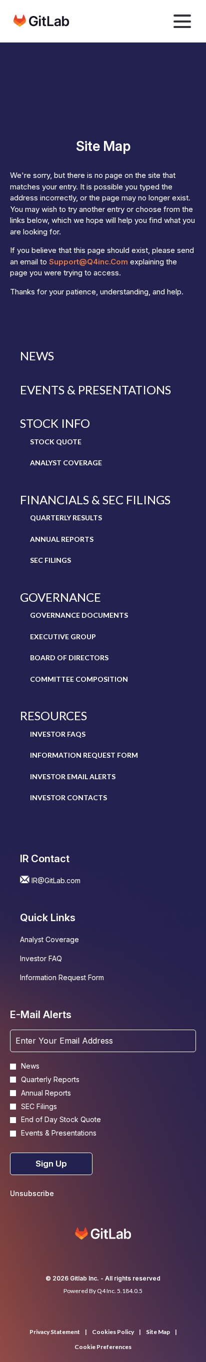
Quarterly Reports (50, 1080)
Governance (60, 597)
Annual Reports (62, 539)
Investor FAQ (54, 960)
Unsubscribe (32, 1193)
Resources (53, 715)
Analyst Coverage (66, 462)
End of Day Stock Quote (61, 1120)
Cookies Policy (113, 1332)
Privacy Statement (55, 1332)
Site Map (158, 1332)
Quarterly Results (66, 517)
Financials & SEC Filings (95, 499)
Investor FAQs (58, 734)
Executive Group (63, 636)
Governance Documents (79, 615)
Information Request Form (84, 755)
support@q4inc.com (88, 261)
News (37, 355)
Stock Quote (56, 441)
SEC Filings (50, 560)
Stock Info (55, 423)
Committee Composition (79, 679)
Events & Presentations (95, 389)
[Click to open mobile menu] (182, 21)
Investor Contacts (68, 797)
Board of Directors (69, 657)
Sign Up (51, 1164)
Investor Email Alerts (73, 776)
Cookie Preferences (103, 1347)
